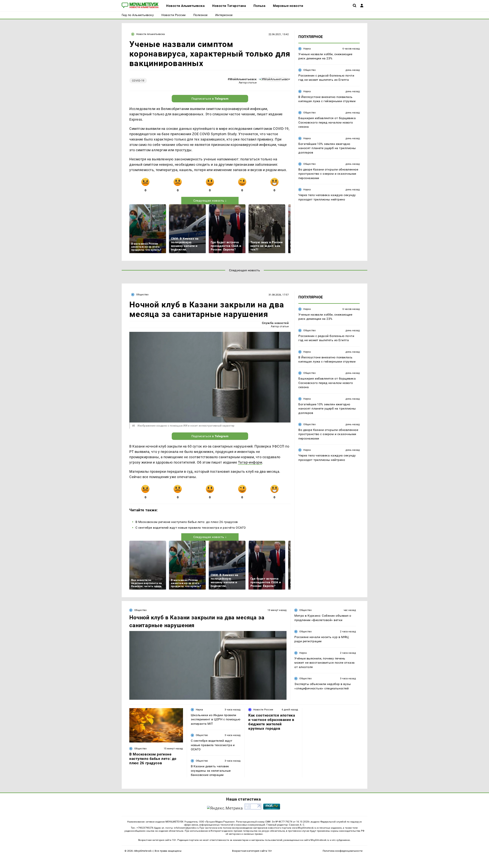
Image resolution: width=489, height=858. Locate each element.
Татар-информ (250, 462)
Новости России (263, 709)
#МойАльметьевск (242, 79)
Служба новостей (275, 323)
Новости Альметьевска (150, 34)
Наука (307, 48)
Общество (309, 70)
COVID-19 (138, 80)
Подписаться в (210, 98)
